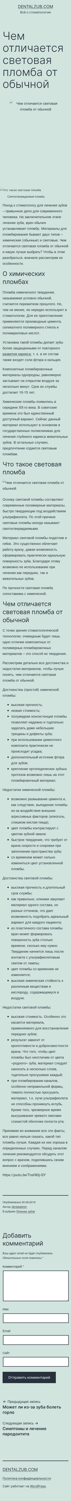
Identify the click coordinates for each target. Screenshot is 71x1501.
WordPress (38, 1486)
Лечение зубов (25, 1211)
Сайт (6, 1352)
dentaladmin (19, 1207)
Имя (6, 1309)
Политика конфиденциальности (27, 1478)
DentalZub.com (35, 6)
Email (6, 1330)
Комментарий (13, 1266)
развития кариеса (17, 353)
